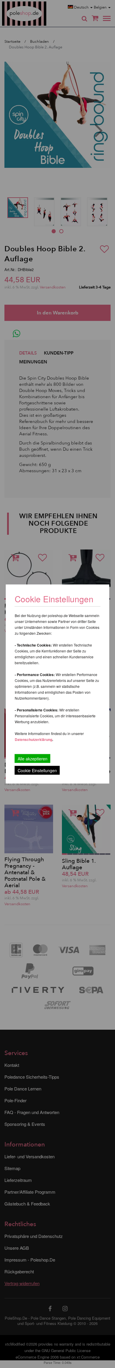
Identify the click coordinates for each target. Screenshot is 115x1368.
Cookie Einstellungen (37, 770)
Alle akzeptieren (32, 759)
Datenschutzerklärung (33, 739)
